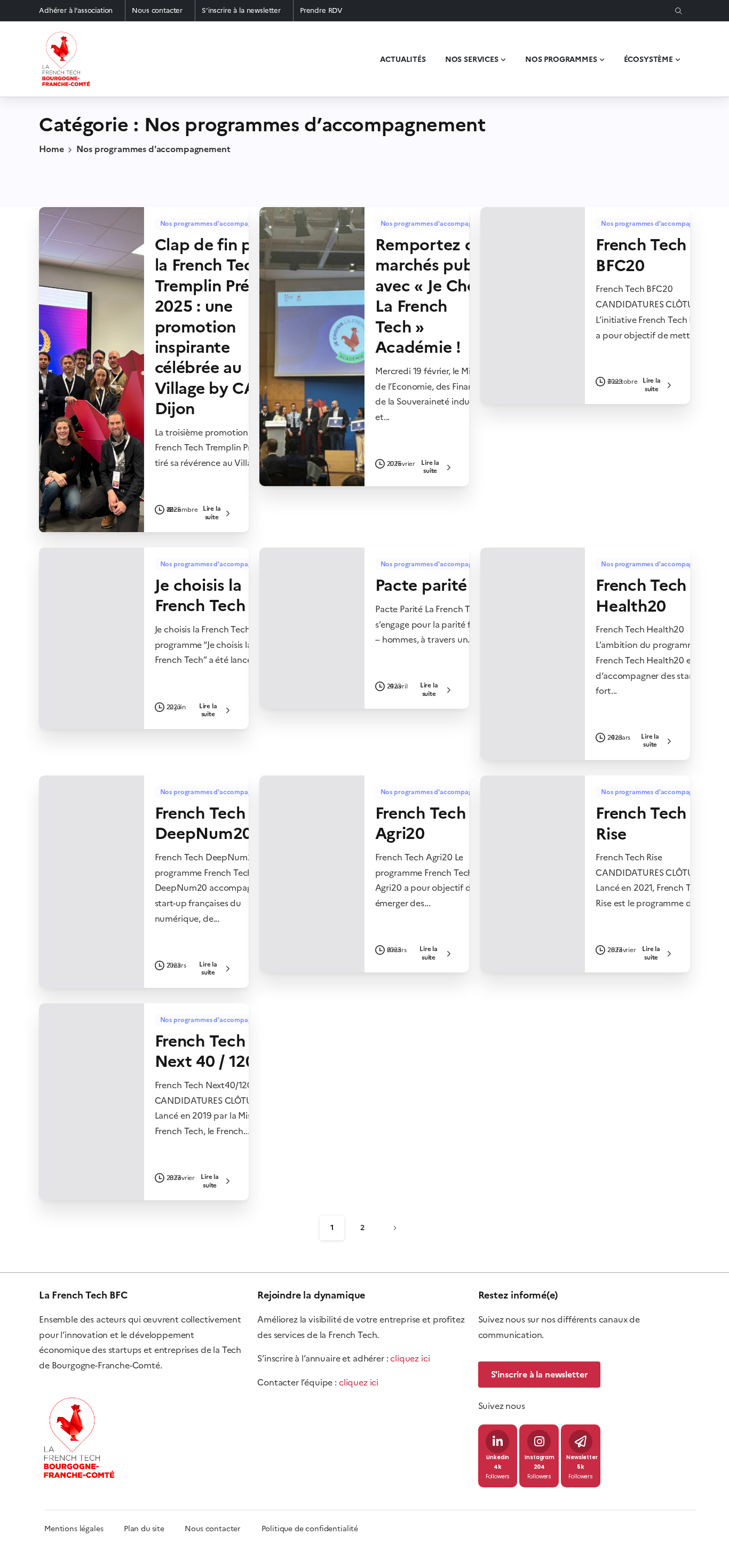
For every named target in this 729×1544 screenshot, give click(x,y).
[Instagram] (539, 1441)
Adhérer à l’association (76, 10)
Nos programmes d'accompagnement (153, 148)
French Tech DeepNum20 (203, 823)
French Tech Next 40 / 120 (205, 1051)
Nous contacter (157, 10)
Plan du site (154, 1528)
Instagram (539, 1457)
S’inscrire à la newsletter (241, 10)
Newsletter (581, 1457)
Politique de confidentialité (310, 1528)
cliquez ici (410, 1358)
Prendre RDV (321, 10)
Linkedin (498, 1457)
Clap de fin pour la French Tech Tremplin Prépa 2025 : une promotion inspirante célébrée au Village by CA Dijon (216, 327)
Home (51, 148)
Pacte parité (421, 585)
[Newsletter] (580, 1441)
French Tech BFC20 (641, 255)
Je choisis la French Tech (200, 595)
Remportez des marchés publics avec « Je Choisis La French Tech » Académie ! (437, 296)
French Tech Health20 (641, 595)
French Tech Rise (641, 823)
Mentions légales (73, 1528)
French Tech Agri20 (420, 823)
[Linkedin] (497, 1441)
